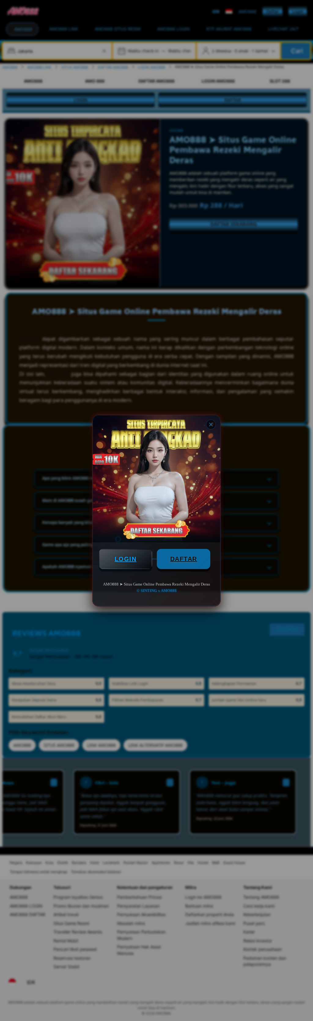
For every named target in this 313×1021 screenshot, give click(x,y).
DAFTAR (183, 559)
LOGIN (126, 559)
